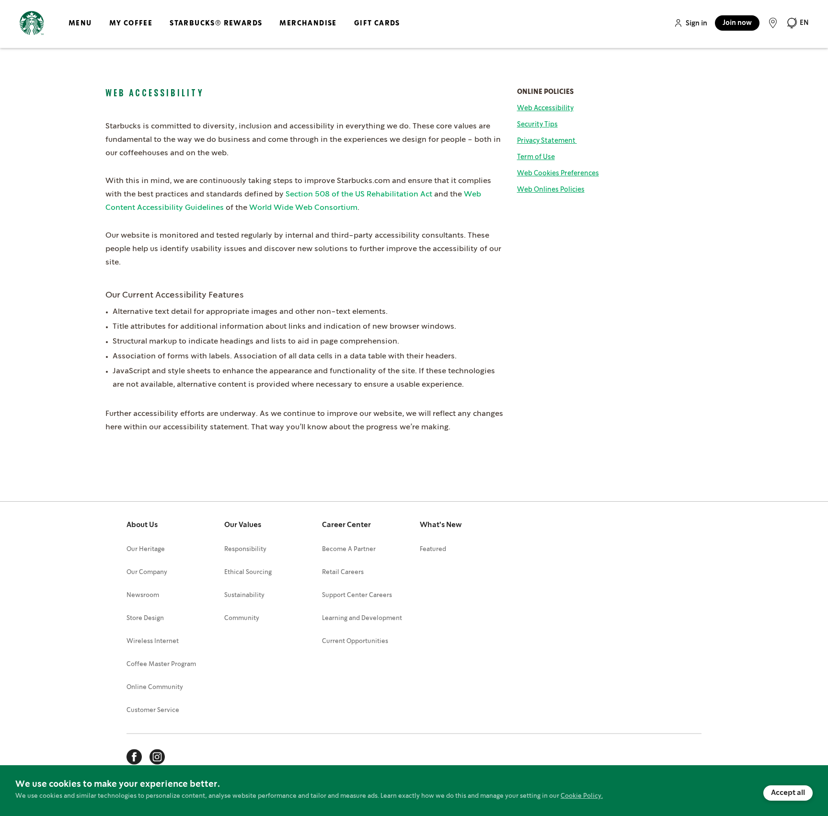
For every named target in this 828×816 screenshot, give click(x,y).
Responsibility (245, 549)
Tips (537, 124)
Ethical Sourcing (248, 572)
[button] (797, 23)
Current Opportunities (355, 641)
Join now (737, 23)
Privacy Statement (547, 141)
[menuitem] (80, 31)
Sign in (696, 23)
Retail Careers (343, 572)
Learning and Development (362, 618)
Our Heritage (145, 549)
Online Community (154, 687)
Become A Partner (349, 549)
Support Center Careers (357, 595)
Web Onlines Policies (551, 189)
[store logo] (31, 23)
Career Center (346, 525)
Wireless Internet (152, 641)
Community (241, 618)
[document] (414, 791)
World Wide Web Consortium (303, 207)
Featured (433, 549)
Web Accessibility (545, 108)
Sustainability (244, 595)
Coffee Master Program (161, 664)
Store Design (145, 618)
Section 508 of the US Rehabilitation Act (359, 194)
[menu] (232, 31)
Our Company (146, 572)
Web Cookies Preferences (558, 173)
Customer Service (152, 710)
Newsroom (142, 595)
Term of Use (536, 157)
